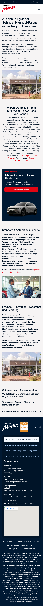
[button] (21, 390)
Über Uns (15, 2)
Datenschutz (18, 542)
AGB (25, 542)
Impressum (7, 542)
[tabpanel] (21, 498)
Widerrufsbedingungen (30, 545)
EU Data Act (8, 545)
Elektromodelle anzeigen (22, 189)
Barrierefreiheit (34, 542)
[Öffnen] (38, 8)
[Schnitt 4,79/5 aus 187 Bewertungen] (24, 426)
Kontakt (4, 2)
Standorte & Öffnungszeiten (33, 2)
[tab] (21, 439)
